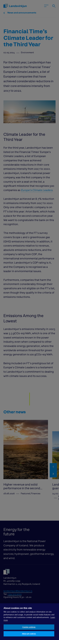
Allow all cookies (29, 634)
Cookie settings (29, 627)
